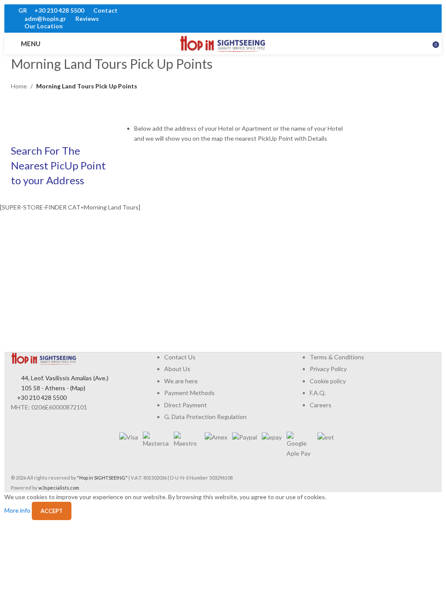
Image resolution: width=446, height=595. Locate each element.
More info (18, 510)
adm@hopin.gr (45, 18)
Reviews (86, 18)
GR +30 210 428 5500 (51, 10)
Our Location (43, 26)
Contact (105, 10)
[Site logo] (223, 43)
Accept (52, 510)
